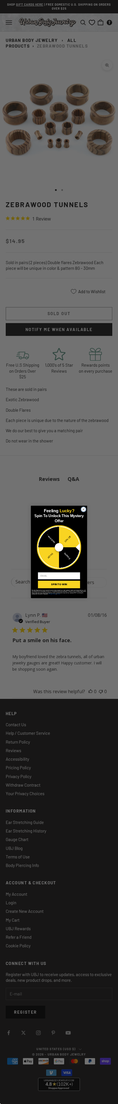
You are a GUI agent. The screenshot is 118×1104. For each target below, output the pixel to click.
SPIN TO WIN (59, 584)
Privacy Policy (52, 594)
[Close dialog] (83, 509)
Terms (58, 594)
